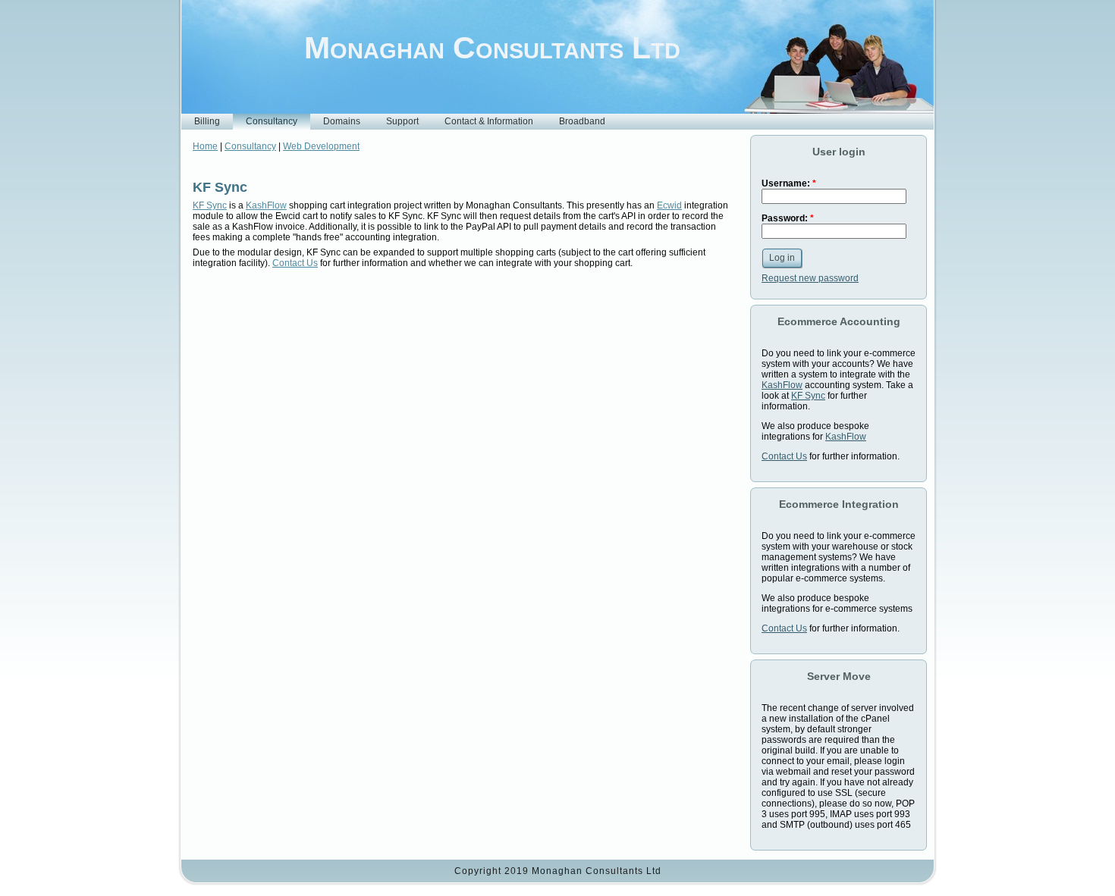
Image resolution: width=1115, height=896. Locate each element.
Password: (788, 218)
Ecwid (669, 205)
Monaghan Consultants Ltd (492, 47)
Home (205, 146)
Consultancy (250, 146)
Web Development (321, 146)
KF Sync (220, 187)
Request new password (810, 278)
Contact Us (295, 263)
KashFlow (266, 205)
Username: (789, 183)
